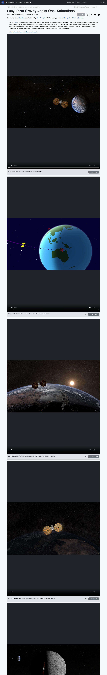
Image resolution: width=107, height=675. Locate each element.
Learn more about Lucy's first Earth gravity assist (23, 32)
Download (94, 172)
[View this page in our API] (87, 15)
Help (77, 2)
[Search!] (104, 2)
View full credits (78, 18)
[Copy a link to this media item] (85, 172)
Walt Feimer (23, 18)
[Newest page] (99, 7)
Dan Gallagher (41, 18)
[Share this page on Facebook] (98, 15)
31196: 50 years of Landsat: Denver (85, 7)
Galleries (71, 2)
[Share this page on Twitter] (95, 15)
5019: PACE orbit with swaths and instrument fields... (24, 7)
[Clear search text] (101, 2)
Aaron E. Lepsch (65, 18)
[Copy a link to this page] (91, 14)
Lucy (15, 23)
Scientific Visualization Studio (18, 2)
